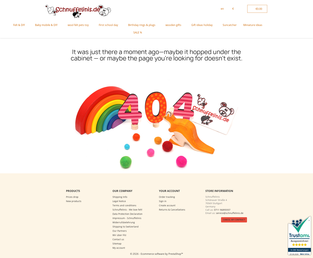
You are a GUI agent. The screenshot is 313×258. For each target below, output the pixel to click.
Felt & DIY (19, 25)
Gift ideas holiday (202, 25)
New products (73, 201)
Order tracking (167, 196)
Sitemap (116, 243)
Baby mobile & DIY (46, 25)
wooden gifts (173, 25)
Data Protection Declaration (127, 213)
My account (118, 247)
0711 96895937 (222, 209)
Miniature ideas (252, 25)
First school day (108, 25)
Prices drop (72, 196)
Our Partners (119, 230)
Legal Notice (119, 201)
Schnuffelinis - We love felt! (127, 209)
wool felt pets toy (78, 25)
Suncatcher (230, 25)
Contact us (118, 239)
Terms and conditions (124, 205)
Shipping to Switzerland (125, 226)
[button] (210, 9)
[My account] (243, 8)
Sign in (162, 201)
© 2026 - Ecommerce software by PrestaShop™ (156, 253)
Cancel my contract (234, 219)
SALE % (137, 32)
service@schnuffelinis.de (229, 213)
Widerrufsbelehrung (123, 222)
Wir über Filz (119, 235)
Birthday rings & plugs (141, 25)
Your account (169, 191)
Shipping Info (119, 196)
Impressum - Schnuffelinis (126, 218)
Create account (167, 205)
